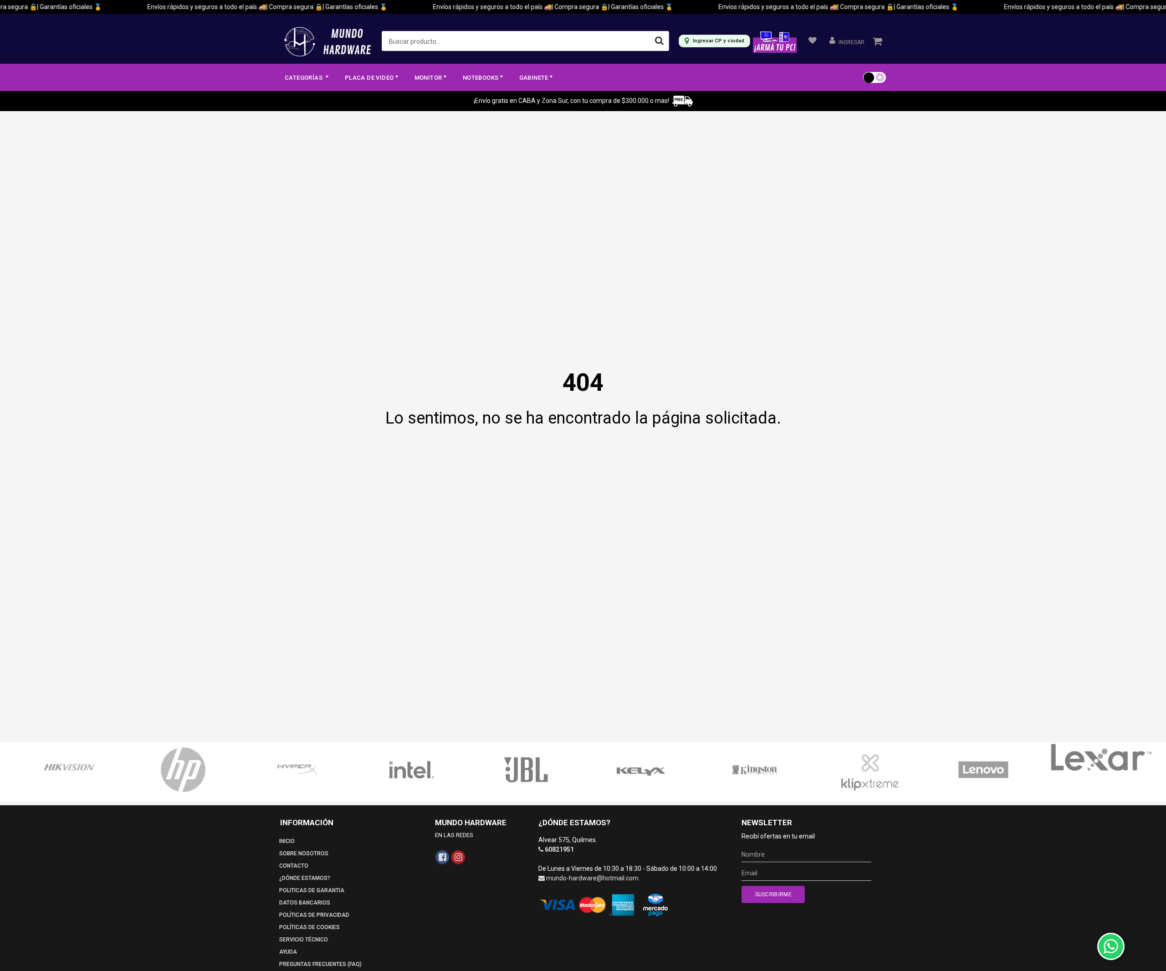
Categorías (304, 77)
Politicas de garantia (311, 890)
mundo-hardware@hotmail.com (592, 878)
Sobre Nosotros (303, 853)
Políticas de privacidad (314, 915)
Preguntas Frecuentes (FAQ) (320, 964)
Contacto (293, 866)
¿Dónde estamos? (304, 878)
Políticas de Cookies (309, 927)
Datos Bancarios (304, 902)
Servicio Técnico (303, 939)
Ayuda (288, 952)
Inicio (287, 841)
